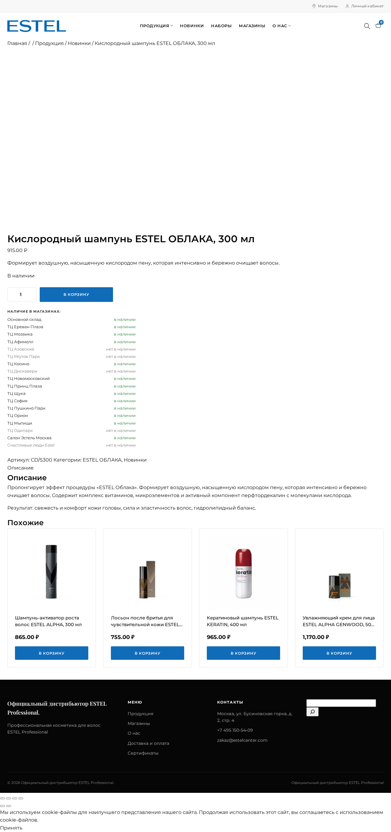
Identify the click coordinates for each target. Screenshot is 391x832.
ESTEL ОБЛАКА (102, 460)
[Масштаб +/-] (2, 798)
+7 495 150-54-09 (235, 730)
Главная (17, 43)
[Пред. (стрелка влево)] (2, 806)
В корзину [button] (52, 653)
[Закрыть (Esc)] (20, 798)
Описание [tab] (20, 468)
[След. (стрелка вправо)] (8, 806)
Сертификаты (143, 753)
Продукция (155, 25)
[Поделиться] (14, 798)
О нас (279, 25)
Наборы (221, 25)
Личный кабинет (367, 6)
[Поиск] (367, 26)
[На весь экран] (8, 798)
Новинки (192, 25)
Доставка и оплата (148, 743)
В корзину (77, 294)
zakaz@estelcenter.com (242, 740)
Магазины (328, 6)
